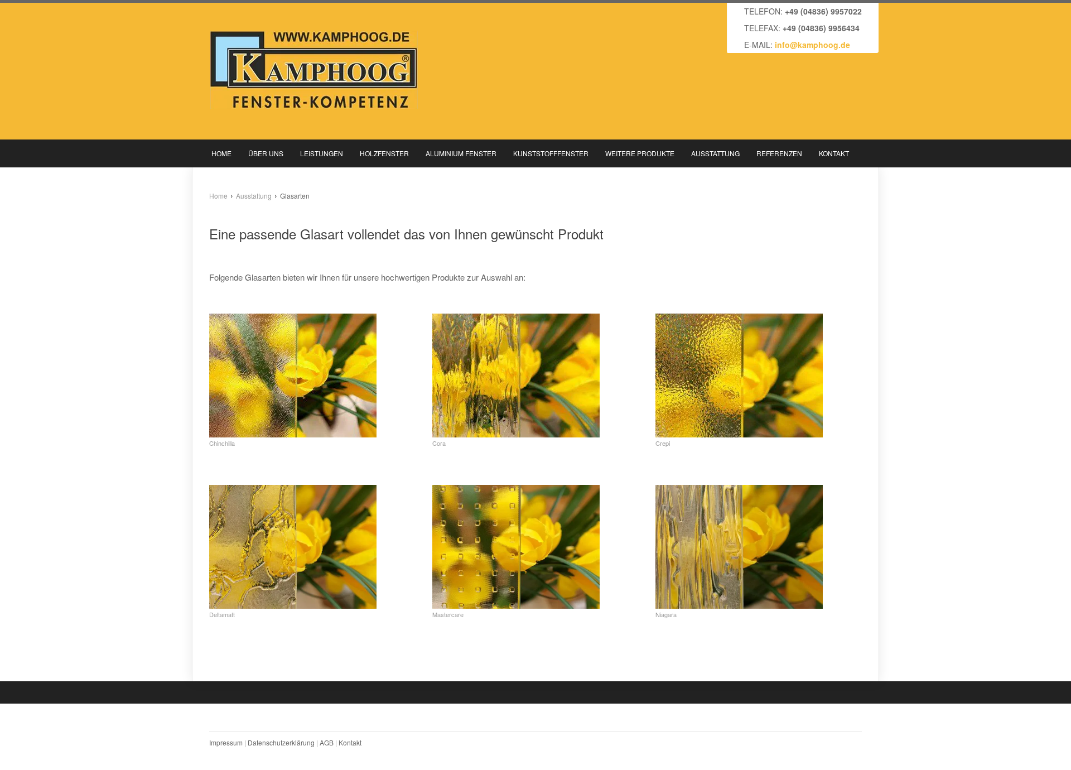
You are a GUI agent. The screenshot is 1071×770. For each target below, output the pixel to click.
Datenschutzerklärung (281, 742)
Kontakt (350, 742)
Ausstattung (254, 195)
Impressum (226, 742)
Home (218, 195)
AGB (327, 742)
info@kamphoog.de (812, 44)
